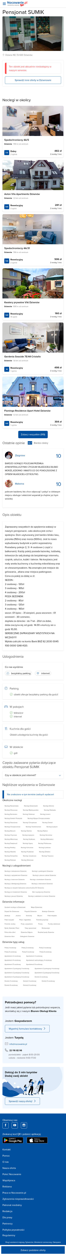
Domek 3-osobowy (11, 981)
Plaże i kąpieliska (25, 920)
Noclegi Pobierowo (44, 843)
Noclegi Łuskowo (45, 847)
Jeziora (18, 915)
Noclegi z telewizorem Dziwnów (15, 871)
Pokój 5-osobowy (28, 952)
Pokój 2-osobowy (28, 948)
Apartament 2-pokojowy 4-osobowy (47, 968)
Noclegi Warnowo (27, 860)
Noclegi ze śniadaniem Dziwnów (16, 892)
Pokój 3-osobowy (45, 948)
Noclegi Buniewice (11, 814)
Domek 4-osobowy (29, 981)
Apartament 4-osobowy (13, 960)
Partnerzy (7, 1223)
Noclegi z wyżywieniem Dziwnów (16, 875)
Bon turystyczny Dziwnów (41, 892)
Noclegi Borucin (10, 831)
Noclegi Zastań (47, 822)
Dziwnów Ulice (10, 936)
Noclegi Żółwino (44, 852)
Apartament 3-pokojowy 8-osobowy (17, 977)
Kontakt (6, 1149)
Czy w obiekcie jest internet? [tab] (20, 775)
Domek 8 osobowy (29, 985)
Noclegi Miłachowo (11, 839)
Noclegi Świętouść (11, 843)
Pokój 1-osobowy (10, 948)
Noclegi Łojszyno (28, 835)
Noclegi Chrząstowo (30, 822)
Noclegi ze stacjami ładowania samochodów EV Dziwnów (24, 888)
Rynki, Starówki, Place (12, 928)
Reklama (7, 1186)
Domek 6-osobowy (11, 985)
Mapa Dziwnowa (36, 907)
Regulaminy (8, 1235)
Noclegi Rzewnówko (12, 806)
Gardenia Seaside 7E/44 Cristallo (22, 356)
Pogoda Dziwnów (31, 911)
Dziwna (8, 54)
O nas (5, 1161)
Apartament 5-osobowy (13, 964)
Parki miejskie (52, 915)
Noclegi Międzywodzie (31, 810)
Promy (40, 924)
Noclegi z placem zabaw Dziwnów (44, 875)
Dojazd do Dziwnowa (12, 911)
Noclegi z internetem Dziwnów (42, 883)
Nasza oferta (9, 1168)
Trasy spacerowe (30, 928)
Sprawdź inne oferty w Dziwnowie (33, 80)
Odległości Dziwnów (27, 936)
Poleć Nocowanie (11, 1174)
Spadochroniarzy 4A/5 (16, 140)
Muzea (39, 915)
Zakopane (57, 1242)
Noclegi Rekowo (10, 860)
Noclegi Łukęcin (52, 827)
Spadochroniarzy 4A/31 (17, 248)
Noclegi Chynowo (11, 835)
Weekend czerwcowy (43, 1242)
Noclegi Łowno (45, 814)
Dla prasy (7, 1217)
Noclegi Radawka (50, 810)
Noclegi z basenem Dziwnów (15, 879)
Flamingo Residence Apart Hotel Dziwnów (27, 410)
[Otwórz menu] (4, 4)
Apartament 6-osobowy (34, 964)
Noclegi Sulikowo (29, 839)
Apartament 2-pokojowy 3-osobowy (17, 968)
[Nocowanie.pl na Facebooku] (5, 1125)
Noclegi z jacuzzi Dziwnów (14, 896)
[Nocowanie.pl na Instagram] (24, 1125)
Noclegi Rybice (42, 831)
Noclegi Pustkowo (27, 852)
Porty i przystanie (27, 924)
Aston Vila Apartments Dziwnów (22, 194)
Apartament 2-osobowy (13, 956)
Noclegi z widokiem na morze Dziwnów (41, 896)
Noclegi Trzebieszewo (33, 827)
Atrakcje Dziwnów (48, 911)
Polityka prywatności (13, 1229)
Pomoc (6, 1155)
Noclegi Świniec (26, 831)
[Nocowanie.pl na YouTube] (15, 1125)
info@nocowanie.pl (18, 1044)
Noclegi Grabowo (29, 814)
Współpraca (8, 1180)
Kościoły (29, 915)
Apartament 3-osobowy (34, 956)
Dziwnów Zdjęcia (26, 932)
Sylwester (29, 1242)
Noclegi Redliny (10, 847)
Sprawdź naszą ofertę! (20, 1101)
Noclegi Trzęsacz (47, 856)
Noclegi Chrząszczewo (12, 827)
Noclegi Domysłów (11, 856)
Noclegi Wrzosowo (11, 810)
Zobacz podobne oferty (33, 1250)
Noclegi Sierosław (46, 835)
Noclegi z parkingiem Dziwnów (42, 871)
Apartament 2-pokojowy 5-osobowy (17, 973)
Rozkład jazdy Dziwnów (46, 932)
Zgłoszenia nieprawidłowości (18, 1199)
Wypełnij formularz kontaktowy (25, 1028)
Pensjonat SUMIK (23, 12)
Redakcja (7, 1211)
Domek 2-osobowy (41, 977)
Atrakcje (7, 915)
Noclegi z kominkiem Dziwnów (40, 879)
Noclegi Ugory (28, 843)
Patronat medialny (12, 1205)
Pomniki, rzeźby (10, 924)
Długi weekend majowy (14, 1242)
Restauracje (46, 928)
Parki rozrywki (9, 920)
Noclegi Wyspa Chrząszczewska (39, 818)
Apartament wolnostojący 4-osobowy (39, 960)
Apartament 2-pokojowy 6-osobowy (47, 973)
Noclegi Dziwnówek (31, 806)
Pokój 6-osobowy (46, 952)
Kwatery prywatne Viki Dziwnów (21, 302)
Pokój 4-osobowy (11, 952)
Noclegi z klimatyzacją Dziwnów (15, 883)
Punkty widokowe (54, 924)
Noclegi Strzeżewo (11, 822)
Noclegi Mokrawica (47, 839)
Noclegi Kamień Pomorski (13, 818)
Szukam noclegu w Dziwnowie (15, 907)
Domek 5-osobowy (48, 981)
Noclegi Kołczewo (27, 847)
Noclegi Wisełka (10, 852)
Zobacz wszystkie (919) (33, 434)
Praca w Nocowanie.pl (14, 1192)
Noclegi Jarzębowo (29, 856)
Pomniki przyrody (42, 920)
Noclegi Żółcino (48, 806)
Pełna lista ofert (10, 932)
